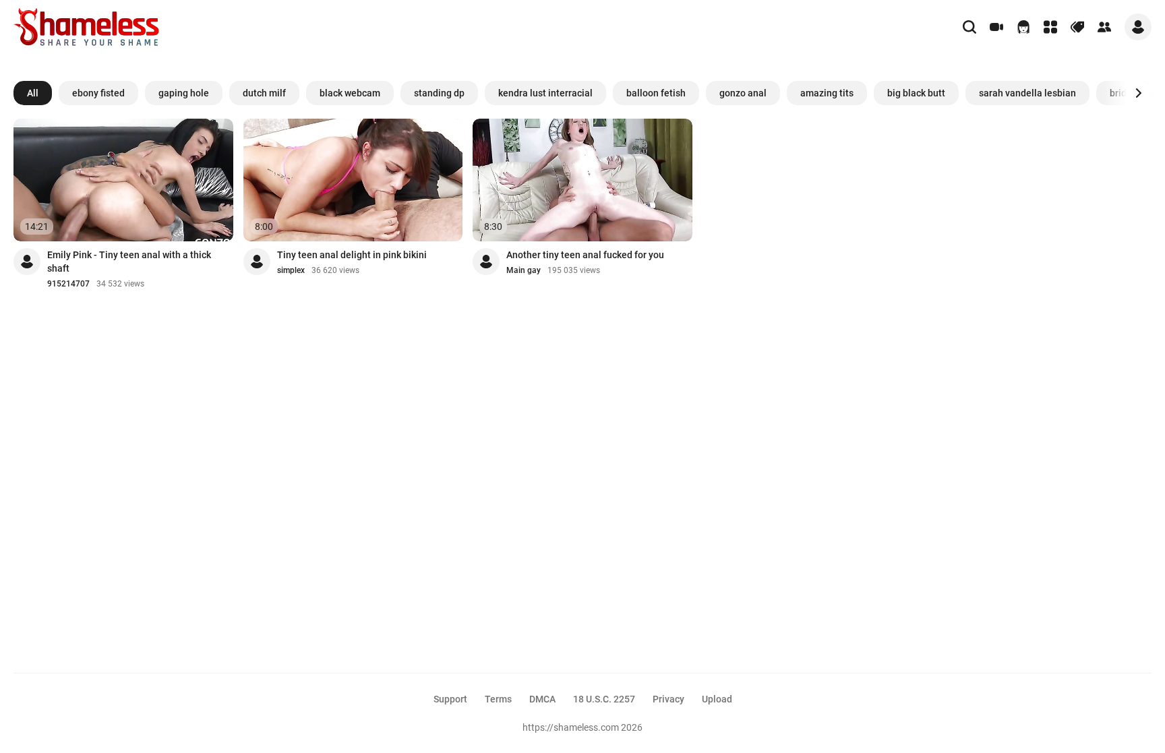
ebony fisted (98, 93)
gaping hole (183, 93)
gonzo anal (743, 93)
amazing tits (827, 93)
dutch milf (264, 93)
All (32, 93)
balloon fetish (656, 93)
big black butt (916, 93)
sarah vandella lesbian (1027, 93)
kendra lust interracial (545, 93)
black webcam (350, 93)
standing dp (439, 93)
